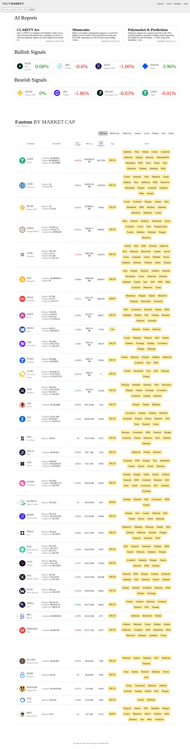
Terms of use (104, 743)
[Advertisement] (95, 108)
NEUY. (13, 3)
